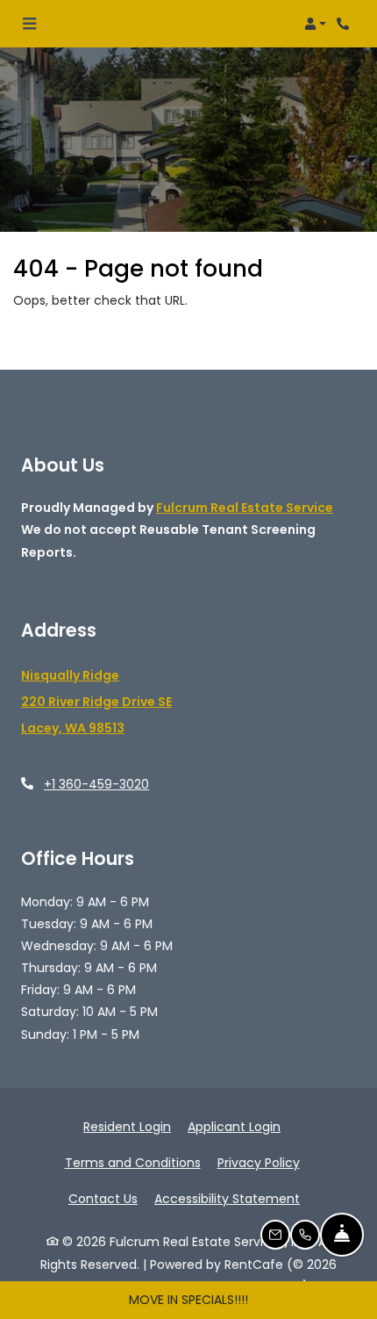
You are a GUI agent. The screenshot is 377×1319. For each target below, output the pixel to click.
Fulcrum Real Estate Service (244, 507)
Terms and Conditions (133, 1162)
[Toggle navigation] (29, 23)
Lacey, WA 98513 (72, 729)
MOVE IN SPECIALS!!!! (188, 1299)
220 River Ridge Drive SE (96, 702)
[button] (315, 23)
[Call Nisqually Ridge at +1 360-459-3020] (345, 23)
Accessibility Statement (227, 1198)
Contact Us (103, 1198)
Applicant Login (234, 1126)
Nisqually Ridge (70, 676)
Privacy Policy (258, 1162)
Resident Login (127, 1126)
